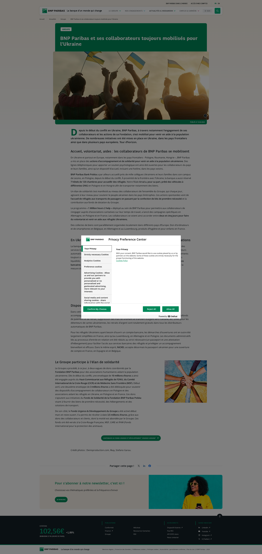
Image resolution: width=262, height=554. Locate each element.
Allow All (170, 309)
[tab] (96, 249)
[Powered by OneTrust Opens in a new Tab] (169, 316)
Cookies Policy (122, 260)
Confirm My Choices (97, 309)
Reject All (151, 309)
